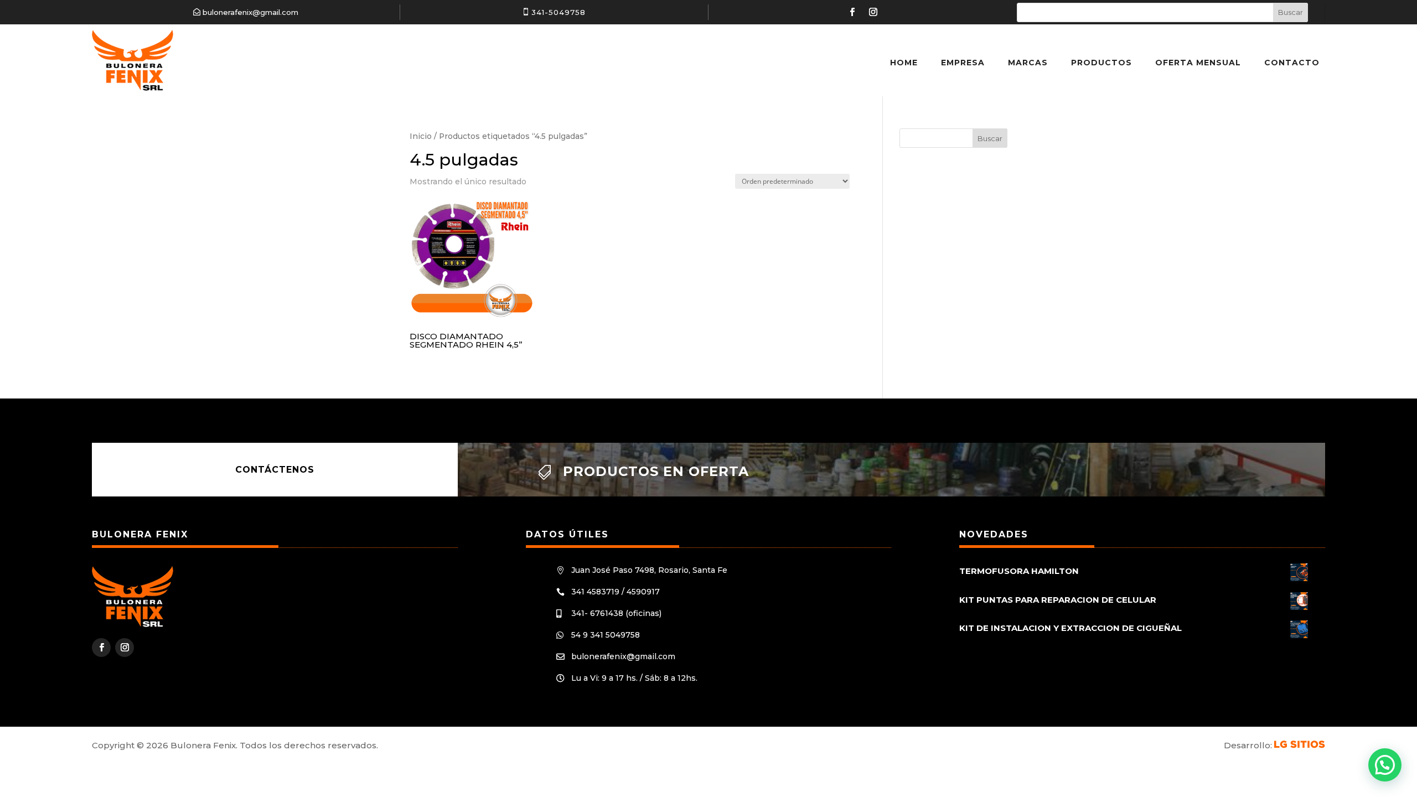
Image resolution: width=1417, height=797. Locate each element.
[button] (1385, 765)
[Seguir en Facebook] (852, 12)
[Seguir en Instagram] (873, 12)
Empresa (963, 63)
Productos (1101, 63)
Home (904, 63)
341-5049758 (558, 12)
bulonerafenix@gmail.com (250, 12)
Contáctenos (274, 469)
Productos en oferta (656, 471)
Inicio (421, 136)
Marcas (1028, 63)
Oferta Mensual (1198, 63)
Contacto (1292, 63)
